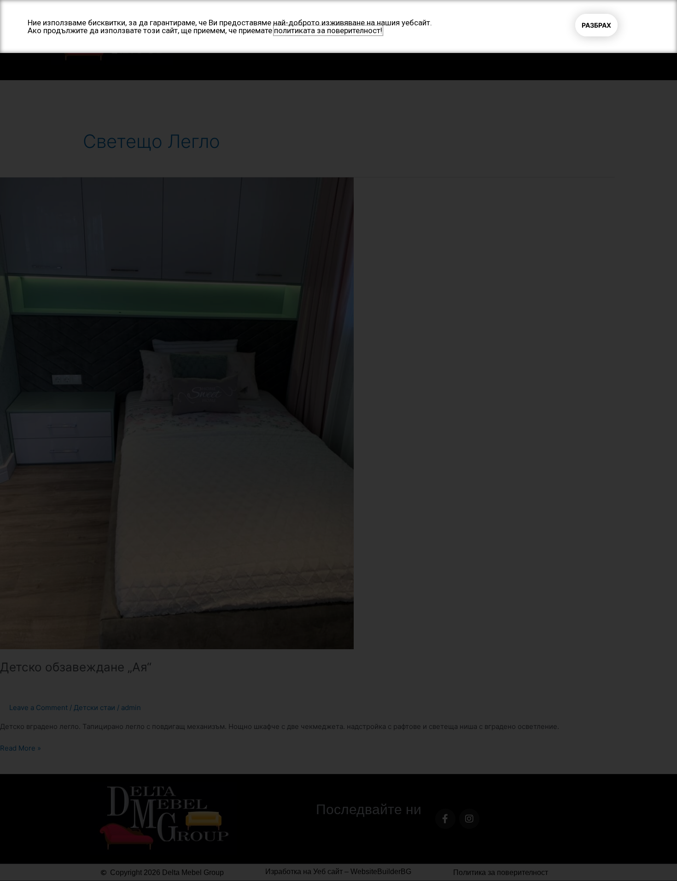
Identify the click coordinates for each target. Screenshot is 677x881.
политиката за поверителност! (328, 30)
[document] (338, 440)
